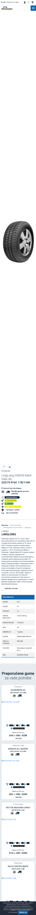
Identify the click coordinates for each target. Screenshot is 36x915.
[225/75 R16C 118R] (18, 888)
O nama (16, 2)
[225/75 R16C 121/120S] (18, 771)
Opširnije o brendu (11, 588)
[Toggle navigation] (33, 8)
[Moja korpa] (33, 2)
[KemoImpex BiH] (10, 8)
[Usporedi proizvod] (9, 466)
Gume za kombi (15, 525)
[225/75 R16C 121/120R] (18, 712)
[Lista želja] (29, 2)
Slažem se (23, 912)
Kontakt (3, 2)
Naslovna (4, 525)
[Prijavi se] (25, 2)
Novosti (9, 2)
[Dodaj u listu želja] (4, 466)
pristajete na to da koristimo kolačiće (20, 909)
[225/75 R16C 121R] (18, 829)
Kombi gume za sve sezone (13, 527)
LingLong (27, 527)
